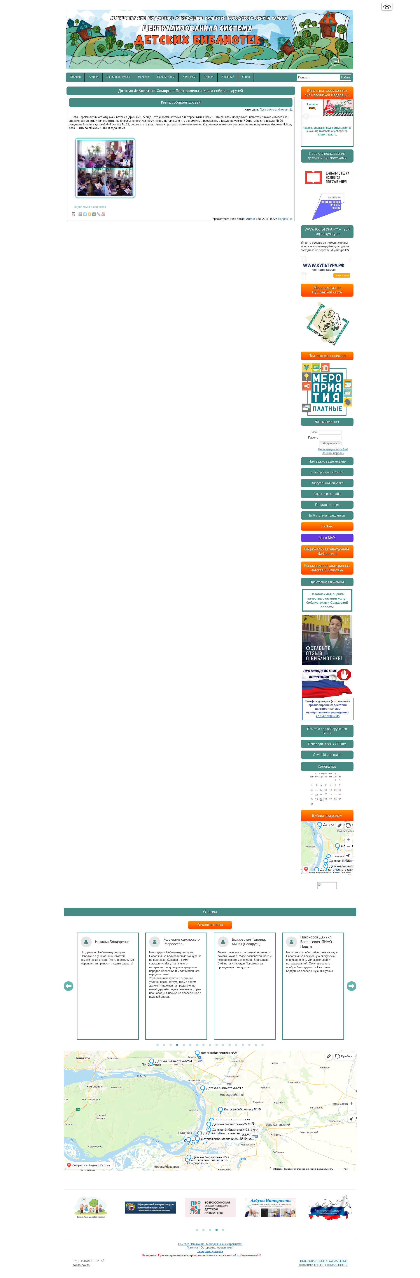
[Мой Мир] (94, 213)
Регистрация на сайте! (333, 449)
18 (316, 794)
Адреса (209, 76)
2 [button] (164, 1045)
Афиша (93, 76)
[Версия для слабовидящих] (387, 6)
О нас (246, 76)
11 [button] (223, 1045)
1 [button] (157, 1045)
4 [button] (177, 1045)
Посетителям (166, 76)
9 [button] (210, 1045)
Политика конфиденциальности (323, 1265)
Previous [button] (306, 116)
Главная (75, 76)
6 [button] (190, 1045)
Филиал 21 (285, 109)
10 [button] (216, 1045)
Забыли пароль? (333, 453)
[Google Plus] (103, 213)
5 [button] (184, 1045)
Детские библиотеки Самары (145, 91)
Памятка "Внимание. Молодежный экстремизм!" (210, 1244)
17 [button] (262, 1045)
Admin (250, 218)
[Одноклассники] (89, 213)
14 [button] (243, 1045)
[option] (327, 116)
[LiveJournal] (98, 213)
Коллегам (189, 76)
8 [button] (203, 1045)
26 (321, 799)
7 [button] (197, 1045)
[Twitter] (85, 213)
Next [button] (348, 116)
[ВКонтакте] (80, 213)
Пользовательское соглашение (324, 1260)
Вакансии (228, 76)
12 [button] (230, 1045)
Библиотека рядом (327, 815)
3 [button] (170, 1045)
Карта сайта (81, 1265)
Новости (143, 76)
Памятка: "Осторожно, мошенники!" (210, 1247)
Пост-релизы (187, 91)
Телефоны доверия (210, 1251)
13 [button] (236, 1045)
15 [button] (249, 1045)
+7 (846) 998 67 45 (328, 716)
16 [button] (256, 1045)
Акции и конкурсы (118, 76)
